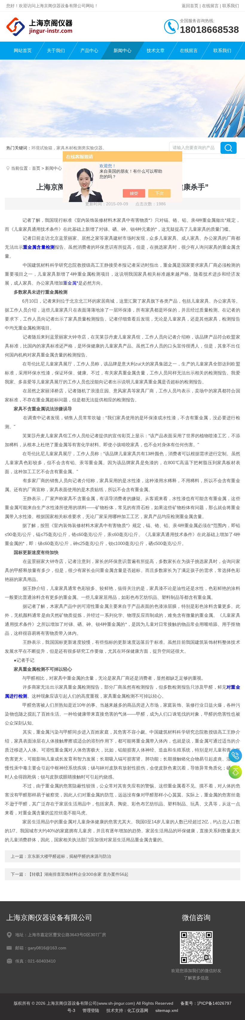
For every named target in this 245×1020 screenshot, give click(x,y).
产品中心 (89, 50)
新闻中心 (122, 50)
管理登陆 (90, 1010)
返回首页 (190, 5)
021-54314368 (235, 755)
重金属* (70, 283)
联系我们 (230, 5)
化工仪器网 (137, 1010)
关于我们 (56, 50)
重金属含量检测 (39, 247)
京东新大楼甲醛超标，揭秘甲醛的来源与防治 (69, 856)
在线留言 (210, 5)
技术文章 (156, 50)
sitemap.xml (166, 1010)
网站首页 (23, 50)
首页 (36, 168)
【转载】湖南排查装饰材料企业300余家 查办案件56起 (77, 874)
